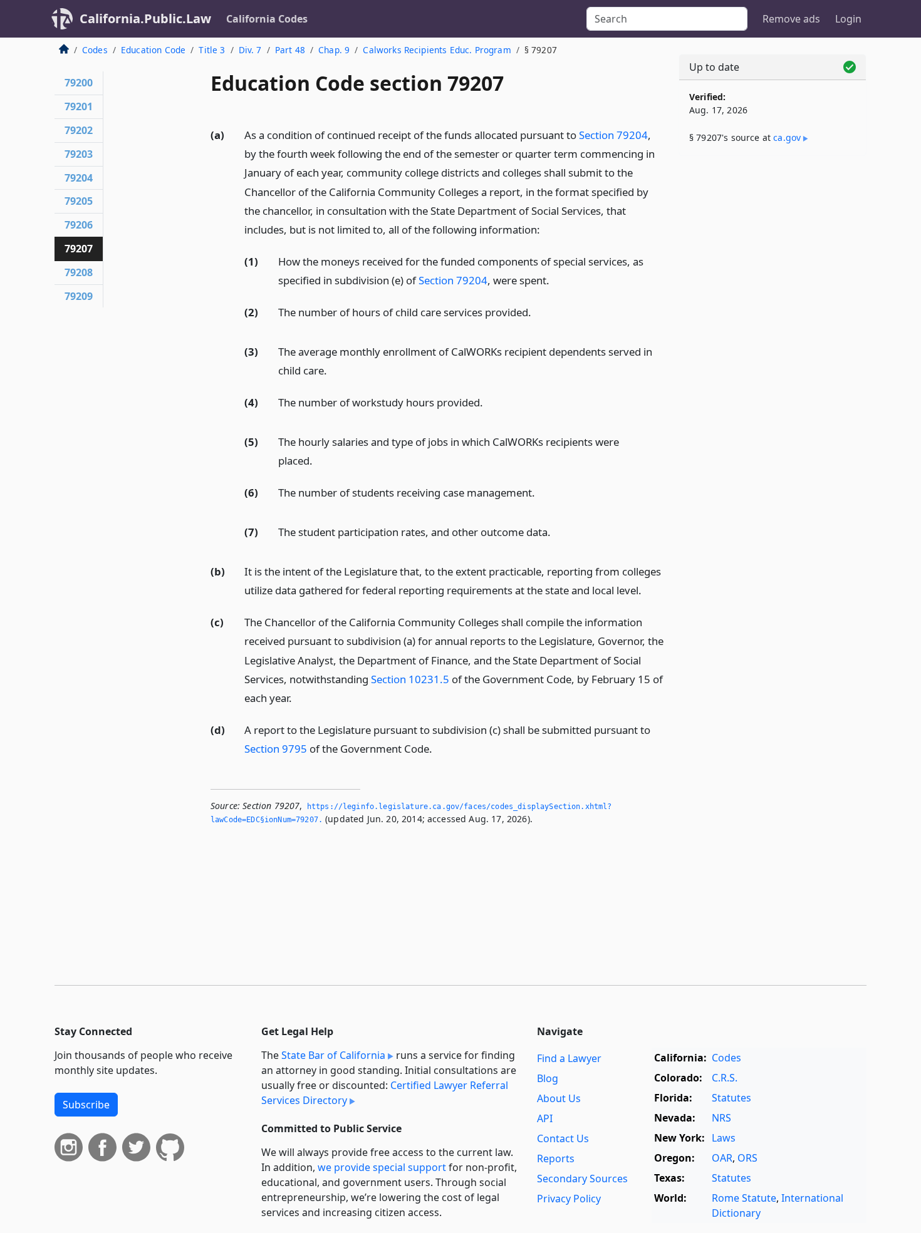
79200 (79, 83)
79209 (79, 296)
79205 (79, 201)
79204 (79, 178)
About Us (559, 1098)
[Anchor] (547, 229)
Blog (547, 1078)
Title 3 (212, 50)
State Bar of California (333, 1055)
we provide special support (382, 1167)
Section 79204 (613, 135)
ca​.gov (787, 137)
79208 (79, 272)
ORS (747, 1158)
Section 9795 (275, 748)
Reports (556, 1158)
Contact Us (563, 1138)
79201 (79, 106)
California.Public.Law (145, 18)
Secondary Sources (582, 1178)
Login (848, 19)
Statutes (731, 1098)
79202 (79, 130)
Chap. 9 (334, 50)
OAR (722, 1158)
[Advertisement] (772, 361)
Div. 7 (250, 50)
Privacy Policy (569, 1198)
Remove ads (791, 19)
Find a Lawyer (569, 1058)
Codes (95, 50)
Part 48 (290, 50)
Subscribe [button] (86, 1105)
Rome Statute (744, 1198)
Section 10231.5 (410, 679)
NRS (721, 1118)
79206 (79, 225)
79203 (79, 154)
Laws (724, 1138)
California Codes (267, 19)
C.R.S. (724, 1078)
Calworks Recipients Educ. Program (437, 50)
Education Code (153, 50)
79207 (79, 248)
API (545, 1118)
